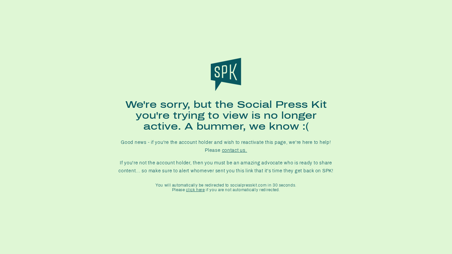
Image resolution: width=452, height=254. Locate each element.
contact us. (234, 150)
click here (195, 190)
